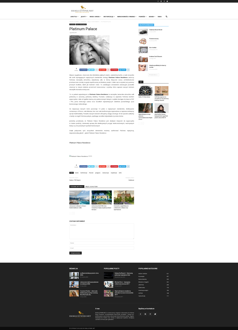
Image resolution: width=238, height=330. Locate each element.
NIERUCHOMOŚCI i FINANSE (126, 16)
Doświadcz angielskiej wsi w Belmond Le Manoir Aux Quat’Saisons (121, 207)
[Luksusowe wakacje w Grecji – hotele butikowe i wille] (79, 197)
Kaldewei (131, 180)
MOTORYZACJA (108, 16)
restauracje (105, 172)
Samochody (142, 296)
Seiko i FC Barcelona (144, 97)
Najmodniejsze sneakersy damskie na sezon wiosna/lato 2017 (124, 292)
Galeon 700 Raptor (75, 180)
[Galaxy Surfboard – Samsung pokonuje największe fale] (108, 275)
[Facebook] (158, 1)
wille (120, 172)
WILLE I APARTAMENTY (81, 24)
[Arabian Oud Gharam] (143, 59)
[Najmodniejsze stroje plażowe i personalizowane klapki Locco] (146, 108)
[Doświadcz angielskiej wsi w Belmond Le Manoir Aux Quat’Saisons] (124, 197)
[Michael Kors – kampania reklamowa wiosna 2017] (108, 284)
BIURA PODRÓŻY (74, 203)
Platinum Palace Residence (79, 143)
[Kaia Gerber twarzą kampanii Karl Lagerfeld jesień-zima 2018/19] (162, 108)
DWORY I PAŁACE (118, 203)
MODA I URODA (95, 16)
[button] (166, 16)
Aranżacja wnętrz (143, 290)
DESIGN (151, 16)
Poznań (91, 172)
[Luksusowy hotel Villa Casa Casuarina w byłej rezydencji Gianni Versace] (102, 197)
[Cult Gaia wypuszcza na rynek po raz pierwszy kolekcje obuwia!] (162, 91)
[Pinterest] (164, 1)
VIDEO (160, 16)
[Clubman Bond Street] (143, 32)
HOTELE (94, 203)
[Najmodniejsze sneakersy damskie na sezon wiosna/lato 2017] (108, 293)
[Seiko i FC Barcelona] (146, 91)
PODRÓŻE (142, 16)
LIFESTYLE (73, 16)
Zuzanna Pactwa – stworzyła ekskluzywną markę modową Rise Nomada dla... (89, 292)
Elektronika (142, 287)
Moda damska (159, 94)
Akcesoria (142, 112)
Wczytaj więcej (153, 75)
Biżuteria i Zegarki (144, 94)
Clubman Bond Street (155, 29)
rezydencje (114, 172)
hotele (76, 172)
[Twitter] (167, 1)
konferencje (84, 172)
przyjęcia (97, 172)
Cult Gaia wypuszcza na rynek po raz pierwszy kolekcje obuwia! (162, 98)
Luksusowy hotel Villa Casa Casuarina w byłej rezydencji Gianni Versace (101, 207)
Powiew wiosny (154, 38)
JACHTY (83, 16)
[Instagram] (161, 1)
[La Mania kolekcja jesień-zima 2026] (74, 275)
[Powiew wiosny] (143, 41)
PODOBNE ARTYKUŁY (76, 186)
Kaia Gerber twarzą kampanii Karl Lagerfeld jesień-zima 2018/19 (161, 116)
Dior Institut (152, 47)
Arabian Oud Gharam (155, 56)
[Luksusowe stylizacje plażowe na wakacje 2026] (74, 284)
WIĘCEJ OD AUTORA (91, 186)
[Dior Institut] (143, 50)
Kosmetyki (141, 276)
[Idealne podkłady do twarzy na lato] (143, 67)
